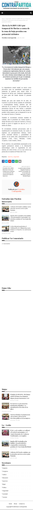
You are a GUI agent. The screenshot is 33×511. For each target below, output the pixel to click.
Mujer (4, 484)
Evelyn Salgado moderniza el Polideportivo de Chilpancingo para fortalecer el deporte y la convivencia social (20, 229)
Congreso (5, 471)
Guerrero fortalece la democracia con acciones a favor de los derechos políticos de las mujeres (20, 416)
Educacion (5, 478)
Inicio (3, 18)
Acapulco (4, 468)
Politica (4, 487)
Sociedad (5, 494)
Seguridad (8, 18)
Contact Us (22, 504)
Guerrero (10, 157)
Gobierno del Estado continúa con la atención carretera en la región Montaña (20, 208)
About (15, 504)
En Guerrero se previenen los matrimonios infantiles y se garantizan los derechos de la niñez (19, 406)
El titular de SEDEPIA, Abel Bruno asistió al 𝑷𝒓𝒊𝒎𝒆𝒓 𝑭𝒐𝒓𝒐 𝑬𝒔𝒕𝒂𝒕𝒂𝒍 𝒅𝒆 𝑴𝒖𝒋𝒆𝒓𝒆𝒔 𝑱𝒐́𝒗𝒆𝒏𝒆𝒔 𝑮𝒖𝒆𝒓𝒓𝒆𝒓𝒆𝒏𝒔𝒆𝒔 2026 (20, 396)
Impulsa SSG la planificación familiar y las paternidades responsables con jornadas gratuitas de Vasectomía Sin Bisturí (20, 218)
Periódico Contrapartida (9, 38)
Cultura (4, 474)
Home (10, 504)
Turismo (4, 497)
